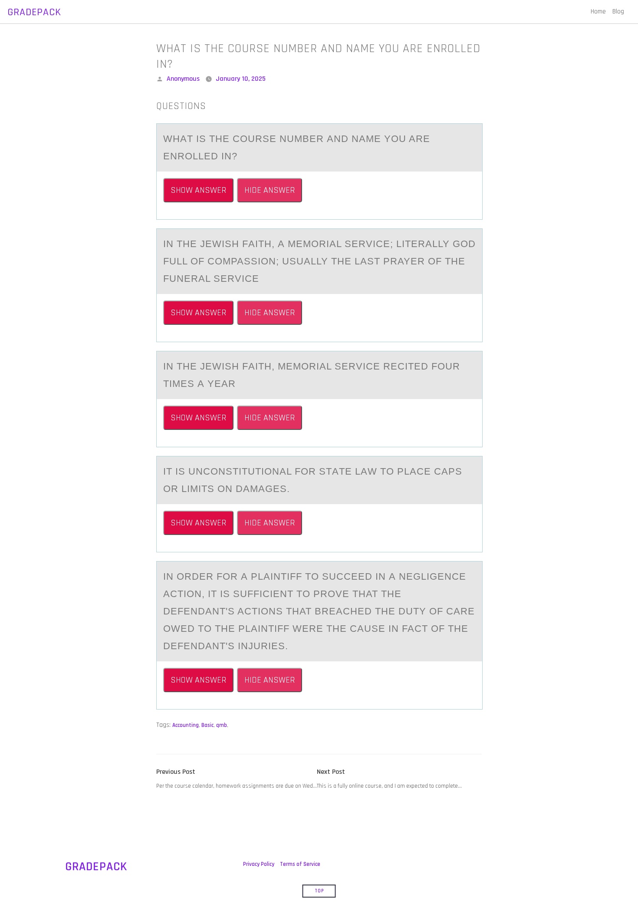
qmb (221, 725)
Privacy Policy (258, 864)
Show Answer (198, 190)
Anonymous (183, 78)
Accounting (185, 725)
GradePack (34, 12)
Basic (207, 725)
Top (319, 891)
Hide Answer (269, 190)
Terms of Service (300, 864)
